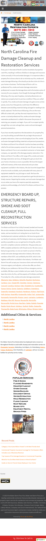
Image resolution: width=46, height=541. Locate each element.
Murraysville (5, 303)
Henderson (26, 292)
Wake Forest (14, 309)
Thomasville (5, 309)
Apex (10, 280)
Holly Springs (5, 294)
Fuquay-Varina (6, 289)
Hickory (33, 292)
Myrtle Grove (14, 303)
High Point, (40, 292)
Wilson (29, 309)
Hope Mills (14, 294)
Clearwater (4, 347)
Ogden (28, 303)
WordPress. (29, 516)
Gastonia (20, 289)
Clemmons (36, 283)
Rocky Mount (10, 306)
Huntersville (22, 294)
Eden (22, 286)
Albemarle (4, 280)
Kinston (20, 297)
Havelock (19, 292)
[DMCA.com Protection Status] (5, 483)
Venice (42, 347)
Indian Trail (31, 294)
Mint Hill (11, 300)
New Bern (22, 303)
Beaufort (29, 280)
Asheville (22, 280)
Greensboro (35, 289)
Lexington (32, 297)
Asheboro (16, 280)
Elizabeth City (29, 286)
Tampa (3, 350)
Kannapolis (5, 297)
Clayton (29, 283)
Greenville (4, 292)
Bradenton (9, 350)
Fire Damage (7, 13)
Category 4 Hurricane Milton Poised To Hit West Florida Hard (21, 447)
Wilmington (23, 309)
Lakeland (28, 350)
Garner (14, 289)
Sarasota (11, 347)
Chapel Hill (15, 283)
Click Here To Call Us (24, 538)
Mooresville (24, 300)
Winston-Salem (38, 309)
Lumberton (39, 297)
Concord (4, 286)
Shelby (31, 306)
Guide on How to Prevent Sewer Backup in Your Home (19, 463)
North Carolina (9, 319)
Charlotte (23, 283)
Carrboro (4, 283)
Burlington (36, 280)
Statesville (37, 306)
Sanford (25, 306)
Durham (17, 286)
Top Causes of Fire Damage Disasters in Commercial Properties (21, 456)
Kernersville (13, 297)
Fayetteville (38, 286)
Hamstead (11, 292)
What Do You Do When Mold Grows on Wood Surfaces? (19, 459)
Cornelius (10, 286)
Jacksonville (40, 294)
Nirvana (22, 516)
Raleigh (33, 303)
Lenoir (26, 297)
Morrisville (32, 300)
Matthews (4, 300)
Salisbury (19, 306)
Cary (9, 283)
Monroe (17, 300)
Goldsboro (27, 289)
